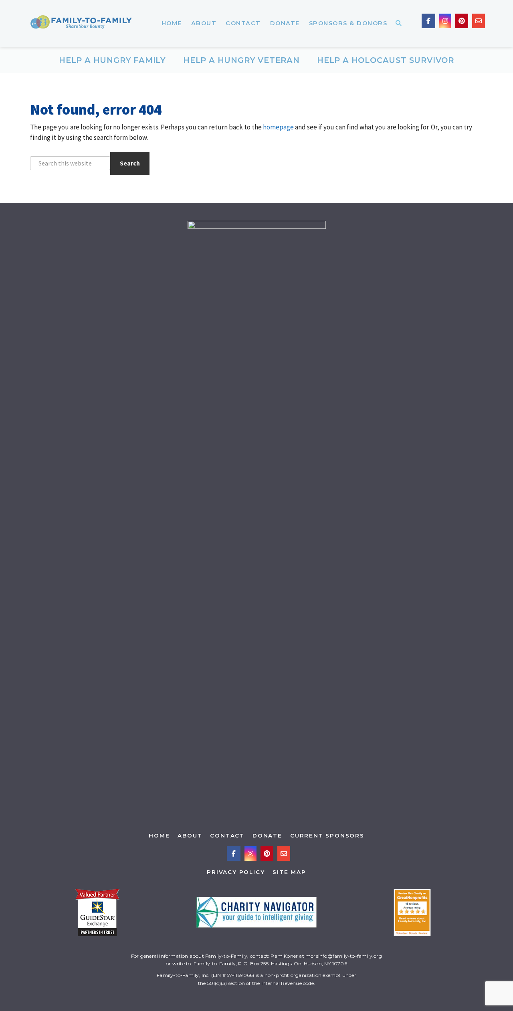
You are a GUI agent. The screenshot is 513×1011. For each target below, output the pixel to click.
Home (159, 835)
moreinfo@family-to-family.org (343, 956)
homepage (278, 127)
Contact (227, 835)
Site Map (289, 872)
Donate (267, 835)
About (190, 835)
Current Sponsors (327, 835)
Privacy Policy (236, 872)
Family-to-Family (81, 23)
